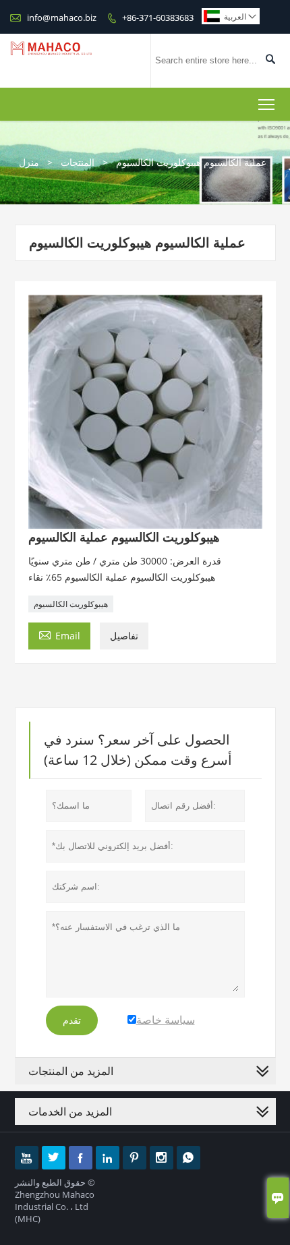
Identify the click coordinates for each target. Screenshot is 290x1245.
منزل (29, 162)
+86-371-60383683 (158, 17)
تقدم (72, 1020)
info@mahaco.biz (61, 17)
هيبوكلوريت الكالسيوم (71, 604)
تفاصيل (124, 635)
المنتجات (77, 162)
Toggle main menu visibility (267, 104)
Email (59, 634)
